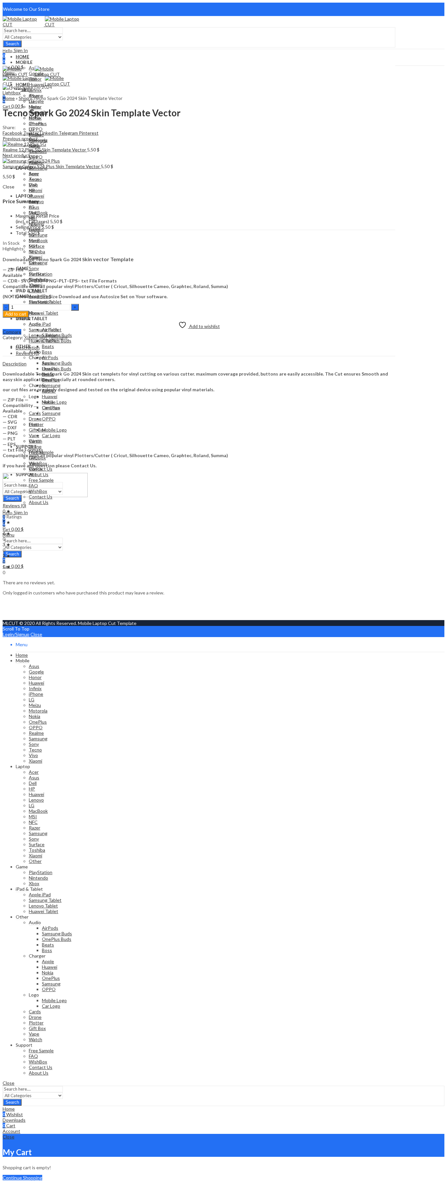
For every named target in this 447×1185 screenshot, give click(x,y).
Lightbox (12, 92)
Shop (24, 98)
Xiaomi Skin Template (46, 337)
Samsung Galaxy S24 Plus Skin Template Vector (52, 166)
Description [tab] (28, 347)
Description (15, 363)
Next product (16, 155)
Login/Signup (16, 634)
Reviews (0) (14, 505)
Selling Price (28, 227)
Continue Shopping (22, 1177)
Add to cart (15, 314)
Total (21, 233)
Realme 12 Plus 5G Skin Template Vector (45, 149)
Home (9, 98)
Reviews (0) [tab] (27, 353)
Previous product (20, 138)
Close (36, 634)
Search (12, 43)
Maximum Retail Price (37, 218)
